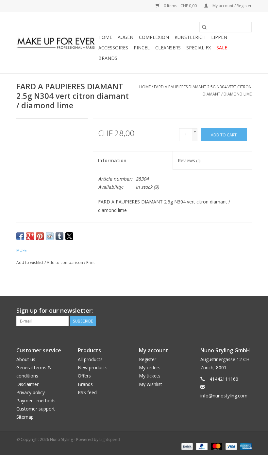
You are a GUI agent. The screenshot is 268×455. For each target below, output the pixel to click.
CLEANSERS (168, 47)
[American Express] (245, 446)
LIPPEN (219, 37)
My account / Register (231, 6)
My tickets (149, 376)
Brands (107, 58)
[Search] (204, 27)
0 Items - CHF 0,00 (180, 6)
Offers (84, 376)
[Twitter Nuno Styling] (223, 311)
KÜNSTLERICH (190, 37)
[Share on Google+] (30, 236)
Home (105, 37)
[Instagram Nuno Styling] (246, 311)
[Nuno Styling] (56, 43)
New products (93, 367)
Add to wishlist (30, 262)
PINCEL (142, 47)
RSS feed (87, 392)
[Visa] (230, 446)
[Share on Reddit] (50, 236)
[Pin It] (40, 236)
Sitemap (25, 417)
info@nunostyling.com (223, 396)
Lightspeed (109, 439)
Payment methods (36, 400)
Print (90, 262)
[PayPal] (201, 446)
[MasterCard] (216, 446)
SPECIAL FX (198, 47)
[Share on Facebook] (20, 236)
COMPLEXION (154, 37)
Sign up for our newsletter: (54, 310)
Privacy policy (30, 392)
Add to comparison (65, 262)
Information (112, 160)
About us (25, 359)
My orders (149, 367)
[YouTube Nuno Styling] (234, 311)
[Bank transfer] (186, 446)
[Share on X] (69, 236)
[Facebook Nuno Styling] (211, 311)
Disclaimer (27, 384)
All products (90, 359)
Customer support (35, 409)
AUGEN (125, 37)
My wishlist (150, 384)
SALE (221, 47)
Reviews (189, 160)
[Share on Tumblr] (59, 236)
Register (147, 359)
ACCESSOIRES (113, 47)
